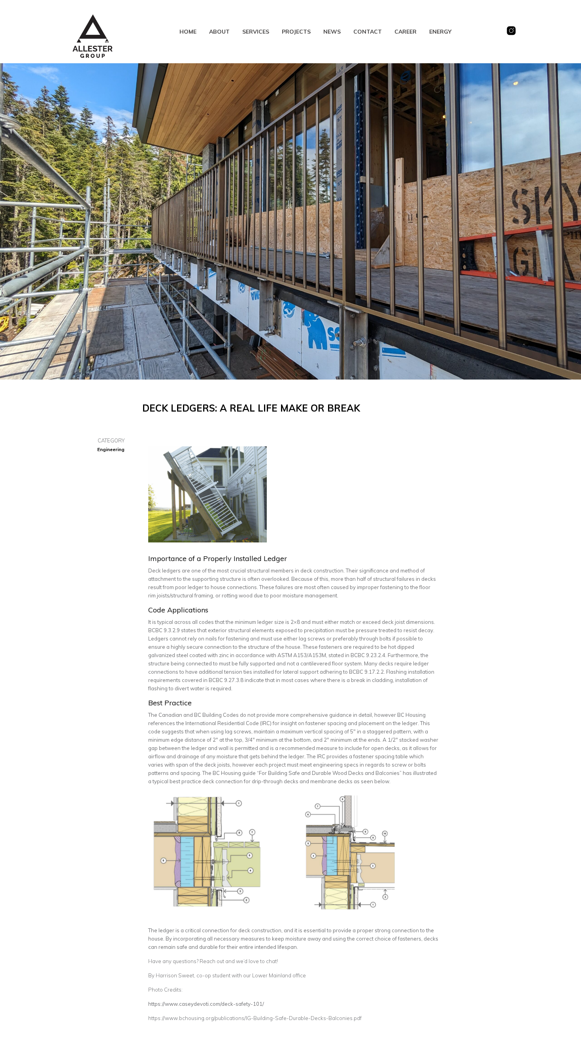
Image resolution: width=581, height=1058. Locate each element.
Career (405, 31)
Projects (296, 31)
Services (255, 31)
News (332, 31)
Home (187, 31)
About (219, 31)
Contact (367, 31)
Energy (440, 31)
